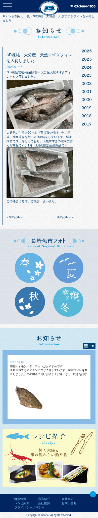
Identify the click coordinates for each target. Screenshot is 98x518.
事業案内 (68, 498)
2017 (87, 124)
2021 (87, 91)
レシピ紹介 (21, 503)
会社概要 (44, 503)
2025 (87, 59)
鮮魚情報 (20, 498)
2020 (87, 99)
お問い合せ (69, 503)
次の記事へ (64, 217)
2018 (87, 115)
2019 (87, 107)
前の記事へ (16, 217)
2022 (87, 83)
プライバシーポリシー (29, 507)
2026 (87, 51)
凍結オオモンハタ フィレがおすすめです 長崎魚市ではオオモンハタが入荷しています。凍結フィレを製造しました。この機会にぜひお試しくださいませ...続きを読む (48, 370)
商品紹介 (44, 498)
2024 (87, 67)
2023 (87, 75)
